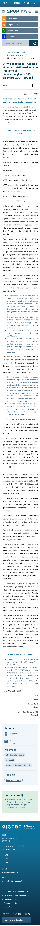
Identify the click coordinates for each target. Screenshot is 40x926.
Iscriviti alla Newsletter (15, 920)
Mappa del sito (10, 903)
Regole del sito (10, 899)
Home (7, 52)
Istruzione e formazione (15, 755)
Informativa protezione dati (16, 891)
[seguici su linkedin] (12, 2)
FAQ (6, 858)
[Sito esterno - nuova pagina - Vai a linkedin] (13, 913)
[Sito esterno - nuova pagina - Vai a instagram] (16, 913)
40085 (11, 736)
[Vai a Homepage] (19, 828)
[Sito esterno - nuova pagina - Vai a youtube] (19, 913)
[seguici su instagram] (15, 2)
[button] (32, 86)
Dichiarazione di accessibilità (16, 895)
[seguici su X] (25, 2)
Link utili (8, 906)
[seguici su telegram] (22, 2)
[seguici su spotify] (28, 2)
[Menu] (36, 11)
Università (10, 760)
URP (6, 855)
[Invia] (33, 43)
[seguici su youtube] (18, 2)
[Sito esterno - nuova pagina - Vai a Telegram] (23, 913)
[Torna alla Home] (17, 10)
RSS (6, 862)
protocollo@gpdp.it (10, 872)
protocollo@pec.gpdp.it (12, 881)
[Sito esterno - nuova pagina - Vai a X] (26, 913)
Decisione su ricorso (15, 55)
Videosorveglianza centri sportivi (18, 765)
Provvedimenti (18, 52)
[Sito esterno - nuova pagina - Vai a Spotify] (29, 913)
